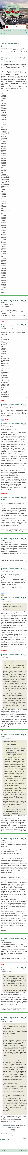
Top (26, 294)
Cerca (21, 49)
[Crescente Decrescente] (14, 1129)
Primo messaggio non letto (7, 51)
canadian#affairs (4, 493)
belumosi (7, 419)
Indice (3, 1150)
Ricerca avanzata (23, 48)
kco (1, 564)
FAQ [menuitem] (14, 30)
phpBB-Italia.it (18, 1154)
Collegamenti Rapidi (6, 30)
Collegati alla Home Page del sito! (17, 26)
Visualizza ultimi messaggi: (9, 1125)
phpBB (8, 1153)
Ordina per (10, 1127)
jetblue (2, 54)
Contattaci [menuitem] (22, 1150)
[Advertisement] (6, 38)
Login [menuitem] (26, 30)
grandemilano (4, 650)
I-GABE (2, 964)
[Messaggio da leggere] (1, 61)
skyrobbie (3, 835)
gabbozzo (3, 1014)
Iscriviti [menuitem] (21, 30)
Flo (1, 535)
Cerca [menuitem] (26, 33)
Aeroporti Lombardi (14, 13)
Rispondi (3, 48)
